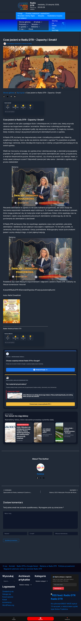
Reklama (34, 27)
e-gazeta (22, 27)
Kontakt (12, 566)
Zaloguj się (6, 594)
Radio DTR (33, 4)
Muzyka (35, 24)
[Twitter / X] (40, 478)
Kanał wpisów (7, 597)
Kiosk (31, 29)
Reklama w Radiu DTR (48, 566)
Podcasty (22, 24)
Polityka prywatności (66, 566)
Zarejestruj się (7, 591)
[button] (41, 22)
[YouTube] (43, 478)
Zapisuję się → (58, 588)
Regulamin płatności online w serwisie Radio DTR (23, 569)
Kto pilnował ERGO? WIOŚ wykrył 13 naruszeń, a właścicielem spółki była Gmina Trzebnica (64, 606)
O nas (21, 29)
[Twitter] (7, 96)
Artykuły (37, 22)
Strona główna (24, 22)
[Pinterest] (11, 96)
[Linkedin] (15, 96)
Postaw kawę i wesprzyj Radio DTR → (40, 404)
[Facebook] (4, 96)
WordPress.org (8, 605)
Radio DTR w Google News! (27, 566)
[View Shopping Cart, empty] (63, 25)
